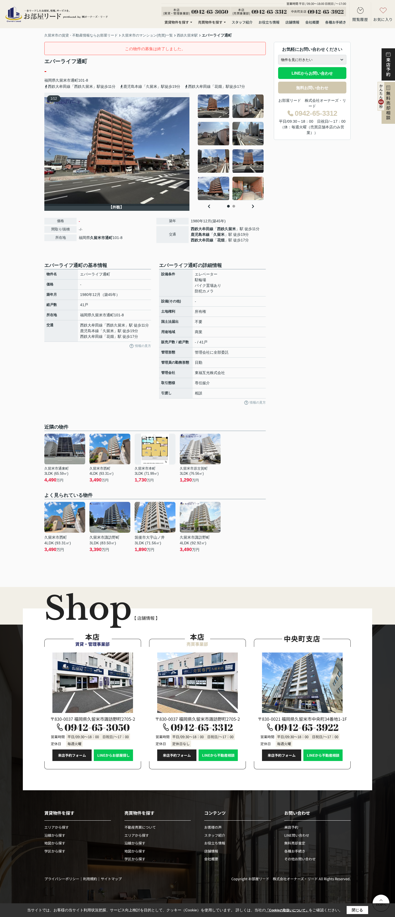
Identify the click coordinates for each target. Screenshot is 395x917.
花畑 (221, 240)
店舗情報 (292, 22)
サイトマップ (111, 878)
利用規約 (90, 878)
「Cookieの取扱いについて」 (287, 910)
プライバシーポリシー (61, 878)
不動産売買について (140, 827)
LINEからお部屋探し (113, 755)
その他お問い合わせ (300, 858)
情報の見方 (143, 346)
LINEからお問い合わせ (312, 73)
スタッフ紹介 (242, 22)
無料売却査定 (294, 843)
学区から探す (54, 851)
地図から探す (54, 843)
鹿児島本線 (200, 234)
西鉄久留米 (226, 229)
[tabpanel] (231, 147)
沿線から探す (54, 835)
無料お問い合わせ (312, 87)
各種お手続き (335, 22)
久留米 (219, 234)
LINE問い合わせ (296, 835)
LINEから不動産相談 (218, 755)
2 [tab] (233, 206)
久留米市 (63, 80)
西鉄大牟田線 (202, 229)
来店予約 (291, 827)
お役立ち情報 (268, 22)
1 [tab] (228, 206)
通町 (74, 80)
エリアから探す (56, 827)
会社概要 (312, 22)
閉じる (357, 910)
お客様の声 (213, 827)
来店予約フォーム (72, 755)
